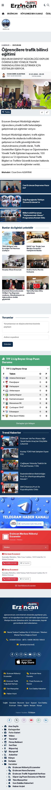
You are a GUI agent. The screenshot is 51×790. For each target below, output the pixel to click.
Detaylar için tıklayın (25, 423)
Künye (39, 705)
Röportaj (13, 748)
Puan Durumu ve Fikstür (34, 682)
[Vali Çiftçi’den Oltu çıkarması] (38, 283)
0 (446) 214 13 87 (11, 563)
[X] (17, 654)
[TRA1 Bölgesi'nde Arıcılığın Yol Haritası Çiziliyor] (13, 238)
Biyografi (13, 752)
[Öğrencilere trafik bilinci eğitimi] (25, 94)
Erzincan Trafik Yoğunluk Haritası (11, 682)
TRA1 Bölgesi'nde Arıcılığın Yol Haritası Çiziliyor (11, 248)
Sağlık (5, 703)
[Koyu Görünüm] (45, 5)
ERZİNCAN (12, 14)
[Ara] (48, 5)
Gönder (7, 344)
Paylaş (7, 112)
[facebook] (9, 720)
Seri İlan (12, 745)
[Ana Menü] (3, 5)
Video (19, 705)
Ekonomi (20, 703)
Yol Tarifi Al (25, 563)
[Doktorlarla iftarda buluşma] (38, 261)
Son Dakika (42, 703)
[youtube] (31, 720)
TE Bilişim (31, 713)
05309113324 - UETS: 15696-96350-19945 (27, 640)
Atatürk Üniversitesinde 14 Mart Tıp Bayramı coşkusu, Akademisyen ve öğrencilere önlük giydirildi (13, 295)
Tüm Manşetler (13, 689)
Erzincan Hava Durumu (34, 675)
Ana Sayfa (13, 726)
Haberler (5, 45)
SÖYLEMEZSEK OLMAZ (31, 14)
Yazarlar (12, 739)
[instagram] (24, 720)
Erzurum (17, 45)
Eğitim (26, 705)
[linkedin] (46, 720)
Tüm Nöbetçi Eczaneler (27, 586)
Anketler (13, 755)
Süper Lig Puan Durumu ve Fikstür (29, 777)
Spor (27, 703)
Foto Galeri (14, 733)
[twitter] (16, 720)
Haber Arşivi (12, 694)
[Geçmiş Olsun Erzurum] (13, 261)
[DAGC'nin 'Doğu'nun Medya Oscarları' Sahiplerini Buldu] (38, 238)
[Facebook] (12, 654)
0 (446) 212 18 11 (10, 579)
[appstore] (26, 662)
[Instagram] (21, 654)
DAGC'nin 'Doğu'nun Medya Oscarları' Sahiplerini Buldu (36, 248)
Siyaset (34, 703)
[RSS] (39, 654)
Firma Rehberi (15, 742)
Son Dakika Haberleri (37, 689)
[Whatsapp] (34, 654)
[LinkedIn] (26, 654)
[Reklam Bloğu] (25, 513)
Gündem (12, 703)
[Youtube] (30, 654)
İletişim (32, 705)
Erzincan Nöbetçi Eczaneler (12, 675)
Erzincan (12, 705)
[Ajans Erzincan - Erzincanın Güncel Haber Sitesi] (24, 5)
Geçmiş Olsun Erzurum (11, 270)
